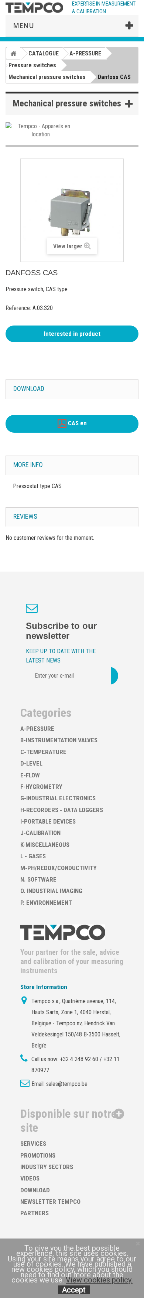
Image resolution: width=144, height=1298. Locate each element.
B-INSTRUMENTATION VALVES (58, 740)
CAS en (76, 423)
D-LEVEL (31, 763)
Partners (34, 1213)
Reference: (18, 307)
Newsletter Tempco (50, 1201)
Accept (74, 1289)
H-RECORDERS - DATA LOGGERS (61, 810)
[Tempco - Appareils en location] (41, 129)
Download (35, 1190)
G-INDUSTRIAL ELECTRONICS (58, 798)
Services (33, 1143)
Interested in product (72, 333)
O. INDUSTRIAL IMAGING (51, 891)
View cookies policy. (99, 1279)
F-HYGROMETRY (41, 786)
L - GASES (33, 856)
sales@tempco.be (67, 1083)
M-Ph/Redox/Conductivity (58, 868)
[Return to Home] (13, 53)
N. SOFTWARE (38, 879)
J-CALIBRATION (40, 833)
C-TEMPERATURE (43, 752)
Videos (30, 1178)
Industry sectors (46, 1167)
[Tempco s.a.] (34, 7)
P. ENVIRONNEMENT (46, 902)
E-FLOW (30, 775)
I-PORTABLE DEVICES (48, 821)
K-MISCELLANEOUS (44, 844)
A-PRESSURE (37, 728)
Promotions (37, 1155)
